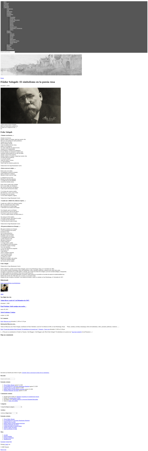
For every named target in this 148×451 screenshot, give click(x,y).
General (9, 15)
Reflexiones (13, 39)
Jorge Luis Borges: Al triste (10, 429)
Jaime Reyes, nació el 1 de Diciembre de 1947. (15, 300)
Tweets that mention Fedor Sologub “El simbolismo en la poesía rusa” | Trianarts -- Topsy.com (27, 329)
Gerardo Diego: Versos (14, 398)
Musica (11, 24)
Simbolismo (17, 283)
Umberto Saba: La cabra (10, 387)
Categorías (6, 7)
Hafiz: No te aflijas (13, 400)
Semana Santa (13, 27)
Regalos (12, 25)
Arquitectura (10, 9)
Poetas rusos (11, 283)
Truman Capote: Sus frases (10, 427)
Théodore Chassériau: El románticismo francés (27, 396)
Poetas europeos (4, 283)
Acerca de (6, 3)
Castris (6, 444)
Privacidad (6, 6)
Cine (8, 10)
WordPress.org (7, 439)
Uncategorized (10, 49)
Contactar (6, 4)
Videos (11, 29)
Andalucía (12, 18)
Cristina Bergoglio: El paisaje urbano (13, 426)
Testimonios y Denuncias (16, 28)
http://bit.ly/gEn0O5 (77, 332)
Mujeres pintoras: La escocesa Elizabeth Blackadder (25, 399)
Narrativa (12, 35)
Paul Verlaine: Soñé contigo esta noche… (13, 306)
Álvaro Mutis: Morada (9, 385)
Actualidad (12, 17)
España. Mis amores (15, 20)
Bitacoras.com (7, 321)
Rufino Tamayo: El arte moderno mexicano (14, 389)
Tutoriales (9, 47)
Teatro (11, 43)
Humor (11, 22)
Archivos (3, 413)
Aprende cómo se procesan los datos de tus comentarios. (35, 372)
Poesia (11, 38)
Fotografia (12, 21)
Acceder (6, 435)
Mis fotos (9, 45)
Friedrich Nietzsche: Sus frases (11, 390)
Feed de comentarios (9, 437)
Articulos (12, 34)
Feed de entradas (8, 436)
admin (2, 294)
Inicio (5, 2)
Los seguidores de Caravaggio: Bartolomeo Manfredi (17, 386)
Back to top (3, 449)
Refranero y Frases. (14, 40)
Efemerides (9, 11)
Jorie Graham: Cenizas (8, 312)
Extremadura (10, 14)
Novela (11, 36)
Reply (2, 321)
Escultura (9, 13)
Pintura (8, 46)
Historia (9, 31)
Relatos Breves (13, 42)
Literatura (9, 32)
